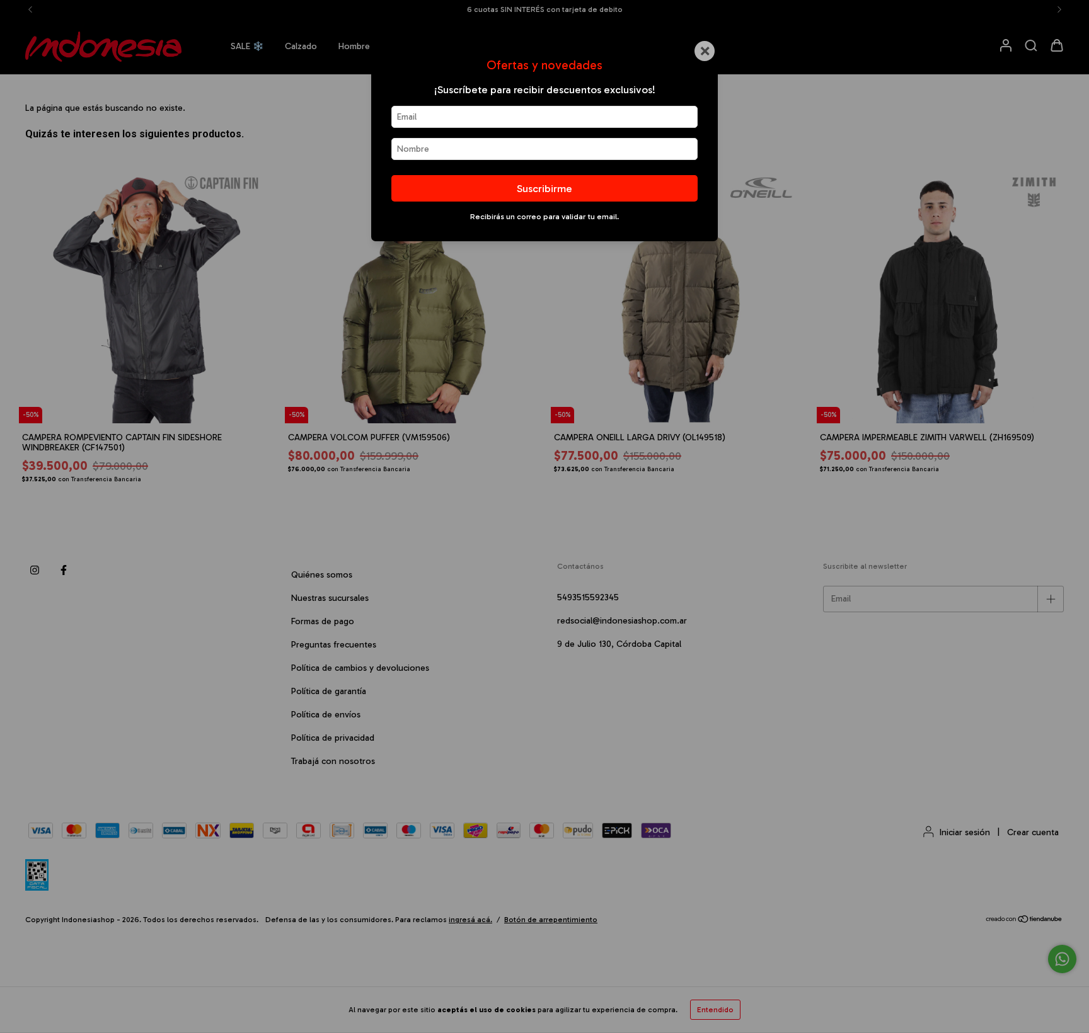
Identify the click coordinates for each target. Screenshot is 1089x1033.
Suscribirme (544, 188)
